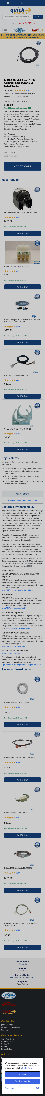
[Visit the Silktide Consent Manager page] (37, 1088)
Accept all (22, 1074)
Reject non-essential (22, 1081)
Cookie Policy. (27, 1068)
